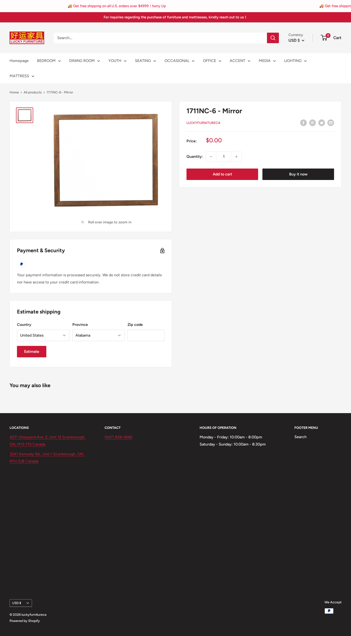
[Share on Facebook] (303, 122)
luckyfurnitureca (203, 123)
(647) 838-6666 (118, 437)
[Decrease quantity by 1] (211, 157)
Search (300, 437)
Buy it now (298, 174)
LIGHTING (293, 60)
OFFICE (209, 60)
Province (80, 324)
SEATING (143, 60)
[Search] (273, 38)
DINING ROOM (82, 60)
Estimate (31, 351)
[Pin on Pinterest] (312, 122)
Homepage (19, 60)
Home (14, 92)
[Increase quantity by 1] (236, 157)
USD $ (16, 603)
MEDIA (265, 60)
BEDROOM (46, 60)
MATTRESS (19, 76)
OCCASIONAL (177, 60)
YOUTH (114, 60)
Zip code (135, 324)
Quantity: (194, 156)
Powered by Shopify (25, 621)
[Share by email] (330, 122)
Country (24, 324)
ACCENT (237, 60)
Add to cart (222, 174)
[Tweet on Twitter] (321, 122)
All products (33, 92)
